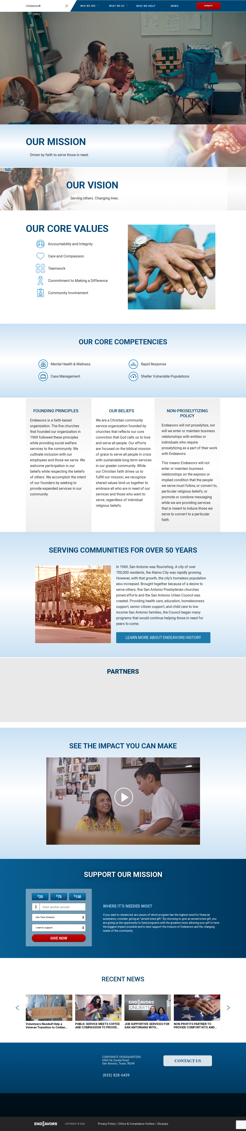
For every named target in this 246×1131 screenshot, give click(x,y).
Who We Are (88, 6)
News (175, 6)
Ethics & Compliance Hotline (136, 1123)
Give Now (58, 938)
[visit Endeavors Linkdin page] (206, 1123)
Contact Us (188, 1060)
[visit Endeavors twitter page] (192, 1123)
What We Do (116, 6)
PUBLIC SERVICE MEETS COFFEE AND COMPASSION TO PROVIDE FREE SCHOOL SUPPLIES (97, 1025)
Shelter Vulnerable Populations (165, 376)
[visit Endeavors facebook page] (185, 1123)
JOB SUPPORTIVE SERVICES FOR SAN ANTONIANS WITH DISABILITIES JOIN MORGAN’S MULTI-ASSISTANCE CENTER (146, 1025)
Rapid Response (153, 364)
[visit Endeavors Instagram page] (199, 1123)
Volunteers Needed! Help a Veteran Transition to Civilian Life (45, 1025)
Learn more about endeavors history (163, 637)
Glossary (162, 1123)
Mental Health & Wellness (71, 364)
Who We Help (145, 6)
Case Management (65, 376)
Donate (208, 6)
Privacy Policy (107, 1123)
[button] (13, 1008)
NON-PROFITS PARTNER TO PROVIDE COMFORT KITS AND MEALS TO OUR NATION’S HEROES (194, 1025)
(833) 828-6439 (116, 1075)
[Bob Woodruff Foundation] (172, 697)
